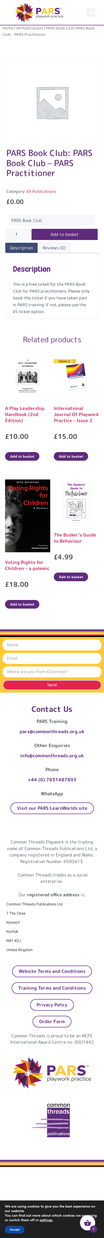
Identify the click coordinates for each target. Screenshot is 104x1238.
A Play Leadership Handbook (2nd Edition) (24, 414)
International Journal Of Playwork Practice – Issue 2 (76, 414)
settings (46, 1220)
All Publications (29, 28)
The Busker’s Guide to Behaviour (75, 538)
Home (8, 28)
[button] (91, 12)
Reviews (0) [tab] (54, 248)
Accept (14, 1230)
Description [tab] (21, 248)
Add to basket (64, 234)
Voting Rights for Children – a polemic (27, 565)
